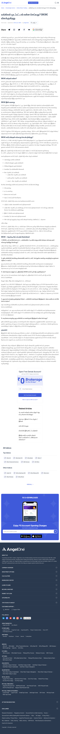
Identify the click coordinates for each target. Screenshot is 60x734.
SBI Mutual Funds (20, 685)
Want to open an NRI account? (30, 399)
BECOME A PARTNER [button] (7, 589)
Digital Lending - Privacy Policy (10, 718)
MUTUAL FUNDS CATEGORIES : (10, 690)
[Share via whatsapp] (14, 30)
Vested (22, 636)
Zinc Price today (32, 678)
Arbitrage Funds (34, 692)
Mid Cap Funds (50, 692)
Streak (17, 636)
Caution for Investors (7, 723)
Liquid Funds (14, 692)
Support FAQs (16, 609)
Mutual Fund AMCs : (8, 684)
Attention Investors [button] (8, 702)
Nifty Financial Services (22, 646)
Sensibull (5, 636)
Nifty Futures (6, 653)
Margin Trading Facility (35, 630)
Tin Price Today (19, 680)
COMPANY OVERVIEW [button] (7, 567)
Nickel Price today (43, 678)
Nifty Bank (11, 646)
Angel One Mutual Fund (8, 685)
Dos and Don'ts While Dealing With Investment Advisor (16, 715)
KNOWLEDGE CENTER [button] (8, 580)
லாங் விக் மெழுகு (23, 426)
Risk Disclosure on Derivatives (43, 720)
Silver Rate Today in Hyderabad (11, 672)
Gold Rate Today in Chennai (39, 665)
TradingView (28, 636)
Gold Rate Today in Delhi (24, 665)
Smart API (45, 630)
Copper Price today (8, 678)
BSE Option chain (7, 660)
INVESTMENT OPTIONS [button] (8, 572)
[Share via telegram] (9, 30)
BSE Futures (49, 653)
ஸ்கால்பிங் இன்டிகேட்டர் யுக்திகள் (28, 431)
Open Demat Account (33, 2)
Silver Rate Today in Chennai (45, 672)
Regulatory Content (19, 713)
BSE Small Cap (6, 648)
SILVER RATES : (6, 670)
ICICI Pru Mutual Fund (8, 687)
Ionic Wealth (14, 625)
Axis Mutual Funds (31, 685)
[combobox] (34, 22)
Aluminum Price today (20, 678)
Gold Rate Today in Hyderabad (10, 666)
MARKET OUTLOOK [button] (7, 593)
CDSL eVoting (14, 720)
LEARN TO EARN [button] (6, 585)
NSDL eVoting (23, 720)
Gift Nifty (20, 648)
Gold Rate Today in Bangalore (27, 666)
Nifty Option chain (7, 658)
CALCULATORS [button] (6, 576)
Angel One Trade (15, 630)
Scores (46, 713)
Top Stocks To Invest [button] (8, 602)
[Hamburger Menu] (58, 3)
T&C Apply (38, 715)
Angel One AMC (6, 625)
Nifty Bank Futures (16, 653)
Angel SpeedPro (25, 630)
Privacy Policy (45, 715)
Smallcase (11, 636)
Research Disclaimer (7, 713)
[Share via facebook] (24, 30)
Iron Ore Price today (8, 680)
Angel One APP (6, 630)
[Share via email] (29, 30)
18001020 (7, 609)
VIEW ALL (29, 484)
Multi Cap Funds (7, 694)
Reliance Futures (40, 653)
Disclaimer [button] (5, 708)
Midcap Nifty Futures (28, 653)
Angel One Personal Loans (25, 718)
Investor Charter (38, 718)
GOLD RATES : (5, 663)
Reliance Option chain (49, 658)
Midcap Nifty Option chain (35, 658)
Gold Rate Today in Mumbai (10, 665)
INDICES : (4, 644)
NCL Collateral (5, 720)
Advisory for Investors (49, 718)
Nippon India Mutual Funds (22, 687)
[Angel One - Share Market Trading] (6, 2)
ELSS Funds (6, 692)
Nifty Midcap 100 (43, 646)
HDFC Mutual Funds (43, 685)
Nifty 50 (5, 646)
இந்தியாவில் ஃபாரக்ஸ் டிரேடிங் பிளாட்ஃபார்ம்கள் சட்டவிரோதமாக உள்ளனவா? (28, 437)
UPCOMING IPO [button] (6, 597)
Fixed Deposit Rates (7, 631)
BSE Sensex (53, 646)
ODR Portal (31, 720)
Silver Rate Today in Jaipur (9, 673)
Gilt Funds (42, 692)
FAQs (32, 715)
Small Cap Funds (23, 692)
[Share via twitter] (19, 30)
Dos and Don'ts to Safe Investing (34, 713)
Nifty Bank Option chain (20, 658)
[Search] (55, 3)
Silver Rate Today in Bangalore (28, 672)
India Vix (14, 648)
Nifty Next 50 (33, 646)
